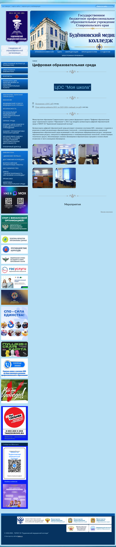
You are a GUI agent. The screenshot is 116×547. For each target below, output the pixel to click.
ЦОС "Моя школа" (72, 87)
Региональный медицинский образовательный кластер (11, 114)
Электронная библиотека (9, 70)
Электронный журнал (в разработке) (14, 64)
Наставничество (10, 168)
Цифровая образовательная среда (14, 183)
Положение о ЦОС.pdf (44, 103)
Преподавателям (89, 52)
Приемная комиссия (44, 52)
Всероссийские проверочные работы (13, 164)
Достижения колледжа (13, 159)
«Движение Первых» (12, 156)
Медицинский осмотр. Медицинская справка (13, 104)
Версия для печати (107, 212)
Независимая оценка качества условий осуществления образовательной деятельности (13, 140)
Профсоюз (8, 179)
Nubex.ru (20, 536)
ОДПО (59, 52)
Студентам (105, 52)
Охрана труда (9, 121)
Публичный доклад (12, 147)
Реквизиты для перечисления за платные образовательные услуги (11, 84)
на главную (6, 6)
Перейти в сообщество (11, 481)
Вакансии (7, 100)
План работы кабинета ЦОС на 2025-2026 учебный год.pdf (58, 107)
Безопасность (9, 109)
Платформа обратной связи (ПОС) (13, 95)
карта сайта (16, 6)
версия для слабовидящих (31, 6)
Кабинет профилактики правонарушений (13, 132)
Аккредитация (71, 52)
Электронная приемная (72, 55)
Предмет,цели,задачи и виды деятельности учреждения (13, 126)
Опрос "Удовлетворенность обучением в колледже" (14, 173)
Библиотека (8, 152)
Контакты (7, 76)
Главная (34, 60)
